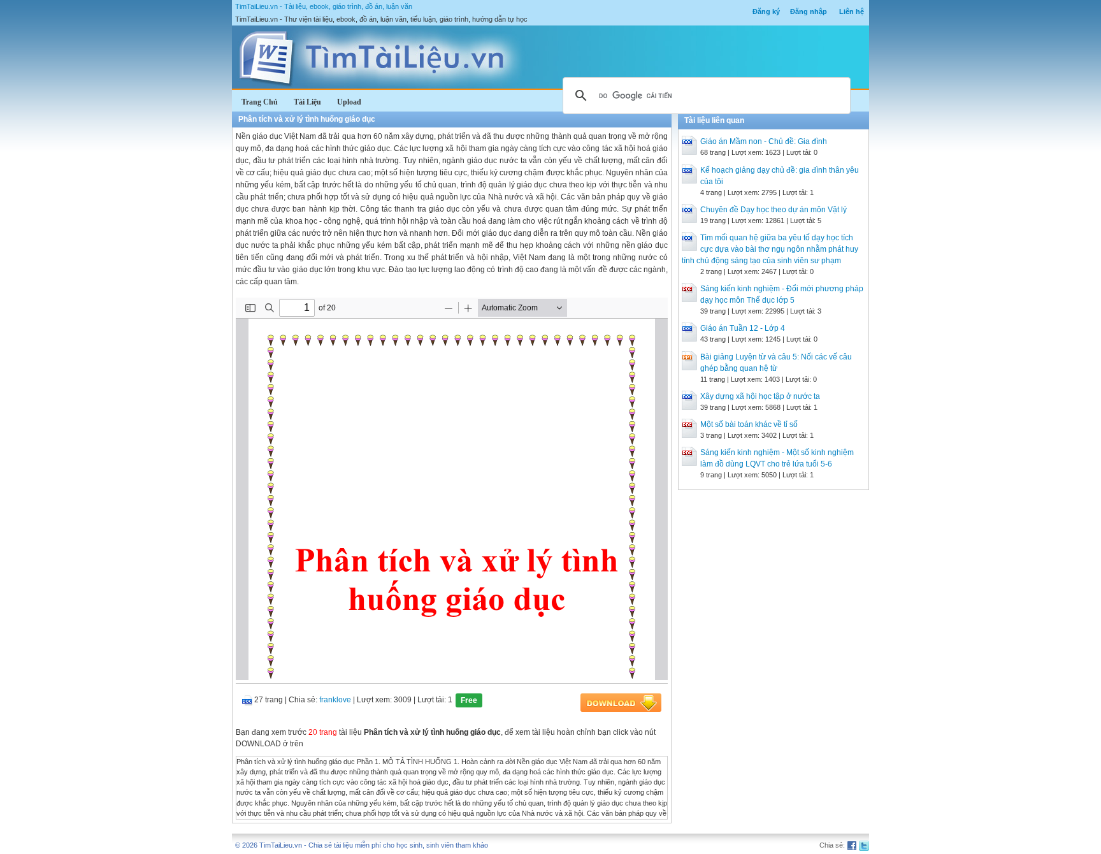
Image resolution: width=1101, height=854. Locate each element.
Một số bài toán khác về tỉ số (749, 424)
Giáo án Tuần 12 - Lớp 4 (742, 328)
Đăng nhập (808, 11)
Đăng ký (766, 11)
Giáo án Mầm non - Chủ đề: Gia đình (763, 141)
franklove (335, 699)
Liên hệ (851, 11)
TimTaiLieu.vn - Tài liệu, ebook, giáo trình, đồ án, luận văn (323, 6)
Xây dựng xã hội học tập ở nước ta (760, 396)
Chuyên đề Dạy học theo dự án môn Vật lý (773, 209)
